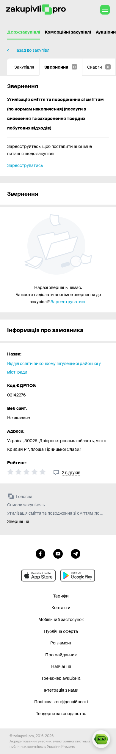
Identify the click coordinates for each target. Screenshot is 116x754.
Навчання (61, 666)
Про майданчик (61, 654)
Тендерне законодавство (61, 713)
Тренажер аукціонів (61, 678)
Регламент (61, 643)
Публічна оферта (61, 631)
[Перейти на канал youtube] (58, 553)
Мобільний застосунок (61, 619)
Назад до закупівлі (31, 50)
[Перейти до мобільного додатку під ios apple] (38, 575)
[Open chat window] (101, 739)
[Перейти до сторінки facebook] (40, 553)
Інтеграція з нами (61, 690)
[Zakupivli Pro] (36, 9)
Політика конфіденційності (61, 701)
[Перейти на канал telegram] (75, 553)
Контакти (60, 607)
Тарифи (61, 596)
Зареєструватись (25, 165)
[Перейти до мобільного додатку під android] (77, 575)
